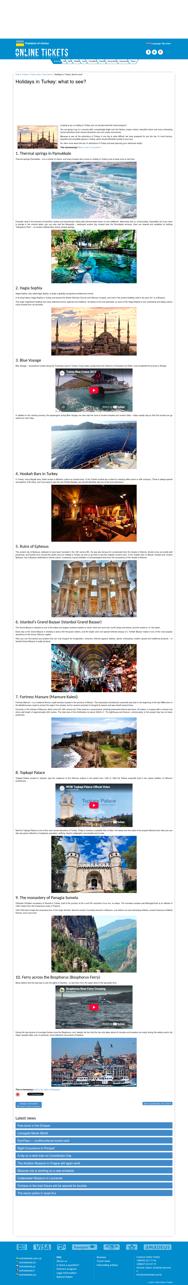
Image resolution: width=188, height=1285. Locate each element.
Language (154, 43)
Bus (70, 61)
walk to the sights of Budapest (47, 1089)
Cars (84, 61)
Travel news (35, 74)
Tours (133, 61)
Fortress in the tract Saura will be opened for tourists (52, 1185)
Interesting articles (107, 1265)
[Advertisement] (82, 19)
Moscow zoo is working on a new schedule (45, 1170)
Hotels (77, 61)
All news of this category (28, 1106)
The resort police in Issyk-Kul (36, 1193)
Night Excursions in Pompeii (36, 1148)
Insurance (123, 61)
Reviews (101, 1257)
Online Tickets (22, 74)
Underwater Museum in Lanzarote (39, 1178)
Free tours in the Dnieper (33, 1125)
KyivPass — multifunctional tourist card (43, 1140)
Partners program (67, 1269)
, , (153, 1270)
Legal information (67, 1273)
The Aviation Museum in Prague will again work (48, 1163)
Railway (57, 61)
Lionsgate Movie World (32, 1133)
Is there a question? (68, 1265)
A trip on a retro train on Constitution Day (44, 1155)
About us (62, 1261)
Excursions (112, 61)
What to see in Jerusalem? (89, 147)
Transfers (93, 61)
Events (102, 61)
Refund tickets (65, 1277)
